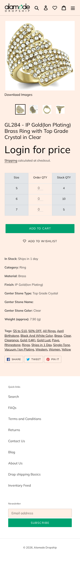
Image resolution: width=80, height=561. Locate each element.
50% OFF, (35, 331)
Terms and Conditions (24, 419)
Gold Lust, (44, 340)
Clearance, (12, 340)
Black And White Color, (37, 336)
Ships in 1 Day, (41, 345)
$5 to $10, (20, 331)
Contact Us (16, 441)
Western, (41, 349)
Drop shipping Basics (24, 474)
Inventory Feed (19, 485)
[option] (20, 109)
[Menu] (72, 8)
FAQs (12, 408)
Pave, (56, 340)
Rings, (26, 345)
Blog (11, 452)
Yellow (66, 349)
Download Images (18, 95)
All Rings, (49, 331)
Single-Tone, (62, 345)
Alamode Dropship (45, 547)
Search (13, 396)
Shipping (11, 160)
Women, (55, 349)
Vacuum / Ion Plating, (20, 349)
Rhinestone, (13, 345)
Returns (14, 430)
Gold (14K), (28, 340)
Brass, (58, 336)
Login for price (38, 149)
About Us (15, 463)
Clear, (68, 336)
